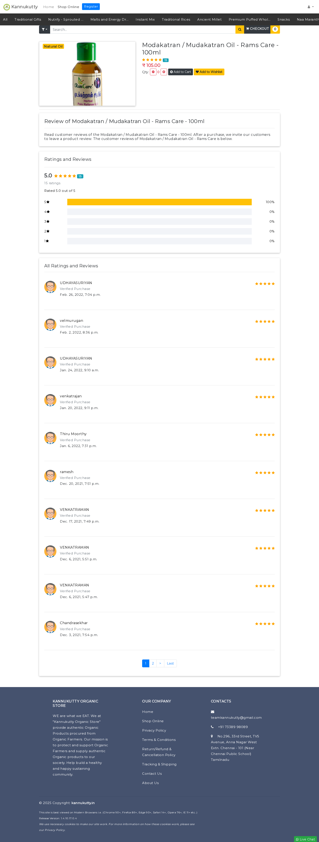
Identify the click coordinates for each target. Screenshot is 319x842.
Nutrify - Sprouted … (65, 19)
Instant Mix (145, 19)
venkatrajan (71, 396)
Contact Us (152, 773)
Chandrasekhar (74, 623)
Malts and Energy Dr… (109, 19)
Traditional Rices (176, 19)
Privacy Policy (154, 730)
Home (48, 7)
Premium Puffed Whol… (250, 19)
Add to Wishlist (210, 72)
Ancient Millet (209, 19)
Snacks (284, 19)
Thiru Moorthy (73, 434)
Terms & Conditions (159, 740)
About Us (150, 783)
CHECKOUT (259, 29)
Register (91, 6)
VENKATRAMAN (74, 510)
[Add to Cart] (164, 72)
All (5, 19)
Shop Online (68, 7)
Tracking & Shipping (159, 764)
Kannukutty (24, 6)
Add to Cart (182, 72)
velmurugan (71, 321)
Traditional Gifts (28, 19)
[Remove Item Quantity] (153, 72)
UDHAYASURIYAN (76, 283)
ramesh (66, 472)
